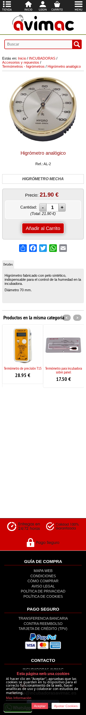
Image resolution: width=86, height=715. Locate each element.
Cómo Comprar (43, 581)
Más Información (18, 698)
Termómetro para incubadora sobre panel (63, 370)
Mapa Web (43, 571)
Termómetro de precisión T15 (23, 368)
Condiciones (43, 576)
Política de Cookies (43, 596)
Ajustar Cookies (66, 706)
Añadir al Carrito (43, 228)
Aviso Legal (43, 586)
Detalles (8, 264)
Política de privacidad (43, 591)
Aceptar (40, 706)
